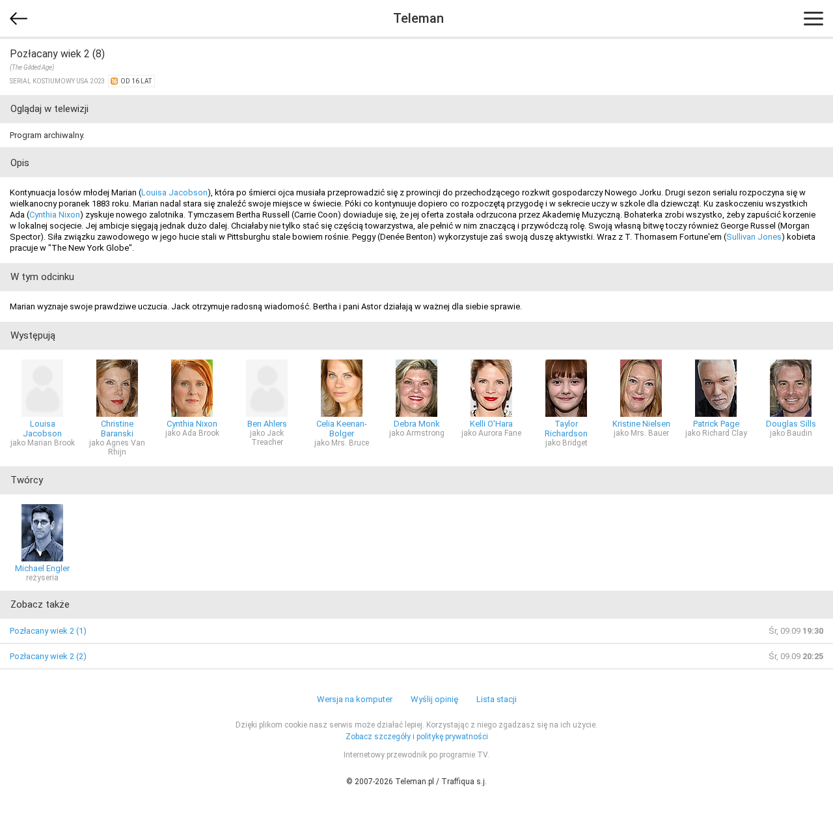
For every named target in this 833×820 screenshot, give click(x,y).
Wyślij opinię (434, 699)
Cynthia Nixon (54, 214)
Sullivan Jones (754, 237)
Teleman (418, 18)
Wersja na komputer (354, 699)
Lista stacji (496, 699)
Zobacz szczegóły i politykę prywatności (417, 736)
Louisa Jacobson (174, 192)
